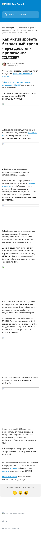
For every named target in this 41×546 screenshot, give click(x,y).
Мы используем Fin (12, 528)
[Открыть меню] (37, 4)
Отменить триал (9, 476)
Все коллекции (8, 28)
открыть (13, 468)
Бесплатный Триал (26, 28)
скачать (5, 471)
